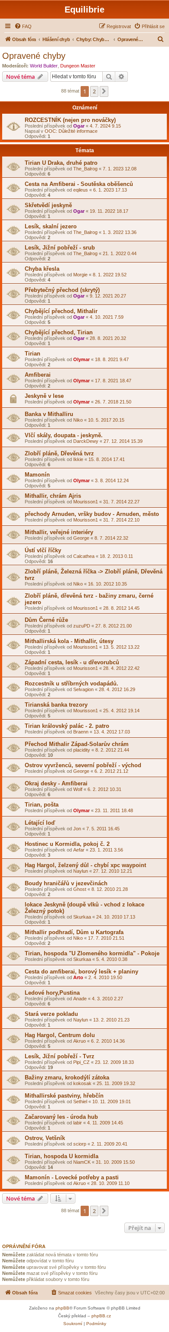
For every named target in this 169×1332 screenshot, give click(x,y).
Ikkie (78, 459)
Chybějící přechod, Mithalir (61, 311)
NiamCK (82, 1162)
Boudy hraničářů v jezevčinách (66, 883)
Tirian (32, 353)
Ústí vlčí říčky (43, 550)
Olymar (81, 359)
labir (77, 1122)
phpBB (62, 1308)
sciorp (79, 1143)
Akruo (79, 1041)
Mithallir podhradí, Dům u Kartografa (74, 932)
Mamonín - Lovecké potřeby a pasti (72, 1177)
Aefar (78, 849)
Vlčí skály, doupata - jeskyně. (64, 435)
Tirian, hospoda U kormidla (61, 1156)
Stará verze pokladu (51, 1014)
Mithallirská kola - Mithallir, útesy (69, 641)
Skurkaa (82, 916)
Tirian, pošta (41, 804)
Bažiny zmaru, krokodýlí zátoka (67, 1077)
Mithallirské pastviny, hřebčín (64, 1095)
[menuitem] (23, 26)
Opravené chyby (33, 56)
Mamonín (37, 474)
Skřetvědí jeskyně (48, 205)
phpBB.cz (101, 1315)
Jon (77, 828)
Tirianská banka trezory (56, 704)
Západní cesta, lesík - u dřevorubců (72, 662)
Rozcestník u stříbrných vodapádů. (71, 683)
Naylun (80, 871)
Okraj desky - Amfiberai (56, 783)
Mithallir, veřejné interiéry (59, 532)
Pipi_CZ (81, 1062)
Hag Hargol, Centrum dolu (60, 1035)
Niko (78, 420)
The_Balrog (85, 168)
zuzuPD (81, 625)
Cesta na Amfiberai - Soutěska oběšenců (79, 184)
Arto (78, 977)
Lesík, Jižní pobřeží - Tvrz (59, 1056)
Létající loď (40, 823)
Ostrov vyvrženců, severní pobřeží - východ (83, 765)
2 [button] (94, 91)
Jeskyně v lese (44, 396)
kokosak (82, 1083)
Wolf (77, 789)
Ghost (79, 889)
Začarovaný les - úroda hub (61, 1117)
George (81, 538)
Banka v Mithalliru (49, 414)
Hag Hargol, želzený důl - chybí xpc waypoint (85, 865)
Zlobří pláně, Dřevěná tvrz (59, 453)
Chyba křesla (42, 269)
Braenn (80, 731)
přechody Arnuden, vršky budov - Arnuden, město (92, 514)
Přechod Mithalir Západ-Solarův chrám (77, 744)
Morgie (80, 274)
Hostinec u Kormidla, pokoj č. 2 (67, 844)
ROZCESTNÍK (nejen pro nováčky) (70, 120)
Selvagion (83, 689)
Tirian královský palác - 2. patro (67, 726)
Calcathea (83, 556)
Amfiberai (38, 374)
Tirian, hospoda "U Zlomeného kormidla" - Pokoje (92, 953)
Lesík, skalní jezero (51, 226)
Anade (80, 998)
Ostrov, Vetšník (45, 1138)
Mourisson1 (85, 501)
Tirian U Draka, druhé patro (61, 163)
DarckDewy (85, 441)
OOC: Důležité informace (71, 131)
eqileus (80, 189)
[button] (104, 91)
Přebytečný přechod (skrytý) (62, 290)
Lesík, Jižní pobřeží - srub (60, 247)
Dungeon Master (77, 65)
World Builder (44, 65)
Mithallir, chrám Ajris (53, 496)
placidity (81, 749)
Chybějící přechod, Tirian (59, 332)
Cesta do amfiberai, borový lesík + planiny (81, 971)
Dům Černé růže (46, 620)
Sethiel (80, 1101)
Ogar (78, 125)
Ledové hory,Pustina (52, 992)
